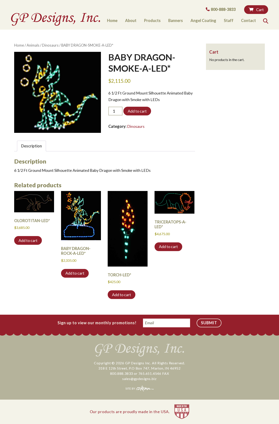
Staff (228, 20)
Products (152, 20)
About (130, 20)
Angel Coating (203, 20)
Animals (33, 45)
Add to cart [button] (28, 240)
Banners (175, 20)
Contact (248, 20)
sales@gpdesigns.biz (139, 379)
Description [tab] (31, 146)
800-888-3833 (223, 9)
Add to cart (137, 111)
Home (112, 20)
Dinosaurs (50, 45)
